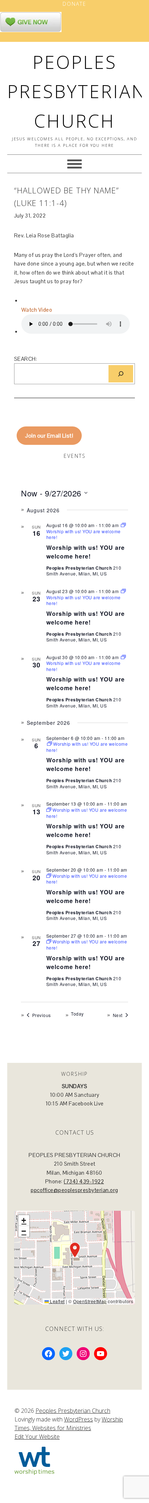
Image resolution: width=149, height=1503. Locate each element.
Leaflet (57, 1301)
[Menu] (74, 163)
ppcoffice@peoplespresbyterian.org (74, 1190)
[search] (120, 373)
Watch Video (36, 309)
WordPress (78, 1419)
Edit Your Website (37, 1437)
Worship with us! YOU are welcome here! (85, 551)
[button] (75, 1250)
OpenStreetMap (90, 1301)
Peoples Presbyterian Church (76, 91)
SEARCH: (25, 358)
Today (77, 1014)
